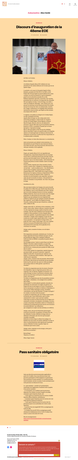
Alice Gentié (36, 35)
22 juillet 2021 (44, 356)
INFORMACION (39, 22)
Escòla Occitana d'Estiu (16, 457)
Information (39, 347)
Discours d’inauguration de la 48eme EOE (39, 29)
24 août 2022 (44, 35)
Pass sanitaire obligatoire (39, 352)
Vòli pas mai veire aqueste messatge (39, 458)
